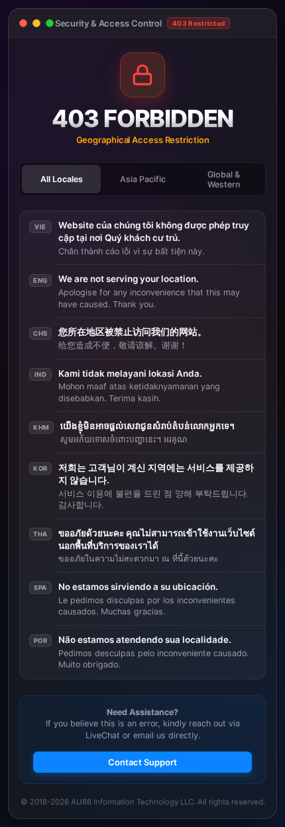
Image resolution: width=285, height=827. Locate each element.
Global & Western (223, 179)
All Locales (61, 179)
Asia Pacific (143, 179)
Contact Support (142, 762)
